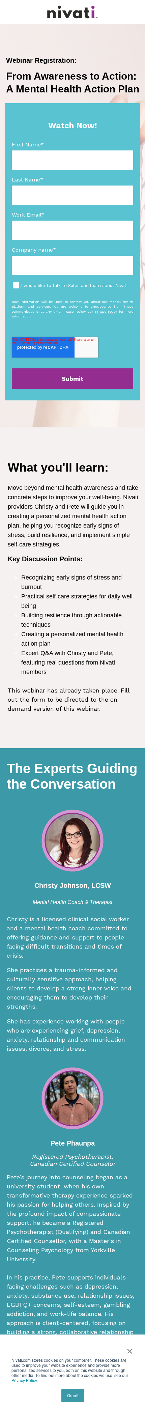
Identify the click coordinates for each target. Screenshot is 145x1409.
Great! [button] (72, 1395)
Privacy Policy (24, 1380)
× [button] (130, 1349)
